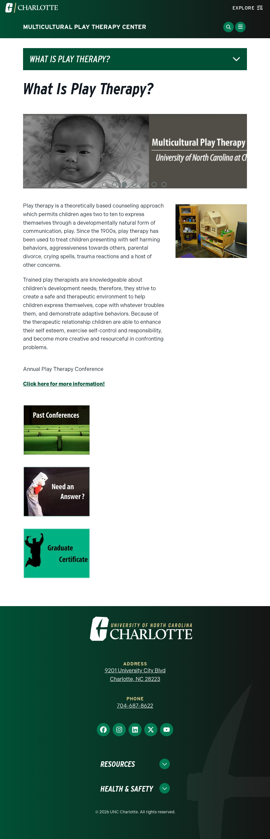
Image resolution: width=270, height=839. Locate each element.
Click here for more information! (64, 384)
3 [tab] (124, 184)
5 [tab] (144, 184)
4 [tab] (134, 184)
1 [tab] (104, 184)
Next (234, 151)
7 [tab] (164, 184)
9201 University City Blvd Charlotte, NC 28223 (135, 674)
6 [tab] (154, 184)
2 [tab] (114, 184)
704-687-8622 (135, 706)
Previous (36, 151)
